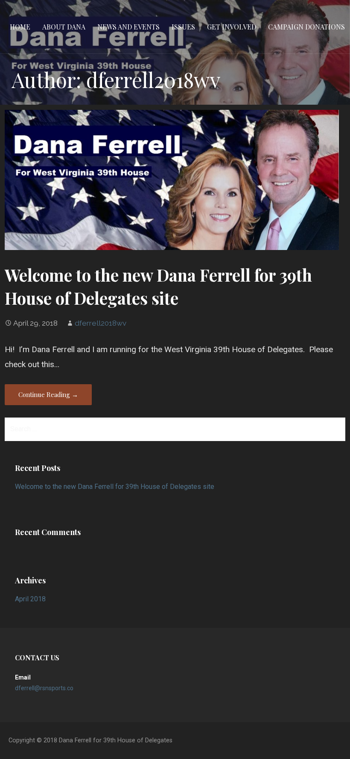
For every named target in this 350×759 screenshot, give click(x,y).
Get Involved (231, 26)
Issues (183, 26)
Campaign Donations (306, 26)
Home (20, 26)
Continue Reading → (48, 394)
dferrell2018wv (100, 323)
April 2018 (30, 599)
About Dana (63, 26)
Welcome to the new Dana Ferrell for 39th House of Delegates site (158, 286)
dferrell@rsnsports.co (44, 688)
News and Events (128, 26)
